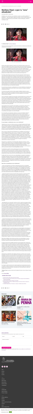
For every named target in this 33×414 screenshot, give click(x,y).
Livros (3, 405)
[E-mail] (8, 24)
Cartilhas (3, 400)
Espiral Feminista (4, 391)
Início (2, 369)
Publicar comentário (6, 347)
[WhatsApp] (2, 24)
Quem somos (4, 380)
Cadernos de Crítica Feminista (6, 402)
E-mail (13, 336)
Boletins (3, 398)
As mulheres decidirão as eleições (7, 306)
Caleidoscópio (4, 389)
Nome (3, 336)
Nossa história (4, 382)
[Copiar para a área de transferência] (9, 24)
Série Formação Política (5, 406)
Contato (3, 374)
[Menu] (30, 1)
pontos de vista (11, 14)
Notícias (3, 371)
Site (23, 336)
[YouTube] (5, 366)
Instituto (3, 378)
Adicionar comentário (5, 339)
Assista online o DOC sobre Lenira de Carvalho (11, 277)
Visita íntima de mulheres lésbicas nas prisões (10, 280)
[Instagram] (2, 366)
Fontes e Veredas (4, 392)
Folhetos (3, 403)
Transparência (4, 385)
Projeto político (4, 383)
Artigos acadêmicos (5, 397)
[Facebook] (4, 24)
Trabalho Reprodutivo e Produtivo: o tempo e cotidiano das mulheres (14, 283)
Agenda (3, 372)
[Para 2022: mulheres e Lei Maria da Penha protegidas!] (24, 300)
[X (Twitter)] (6, 24)
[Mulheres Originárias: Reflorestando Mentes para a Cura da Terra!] (9, 316)
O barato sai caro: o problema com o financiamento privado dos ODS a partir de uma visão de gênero (24, 323)
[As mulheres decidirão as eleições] (9, 300)
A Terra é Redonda (13, 43)
